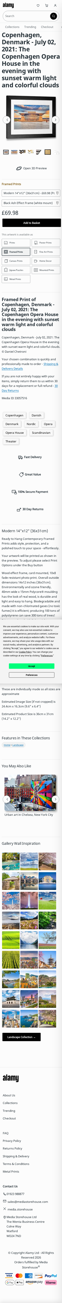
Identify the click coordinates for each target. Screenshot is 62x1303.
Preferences (32, 675)
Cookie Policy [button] (25, 652)
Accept (31, 666)
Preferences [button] (47, 655)
